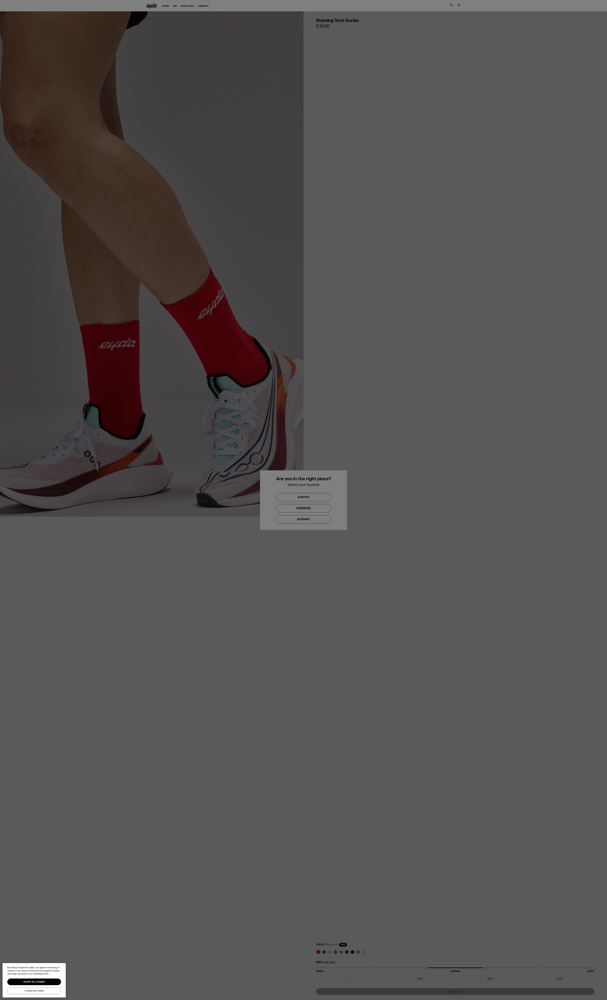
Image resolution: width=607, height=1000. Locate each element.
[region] (34, 980)
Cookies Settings (34, 991)
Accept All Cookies (34, 982)
